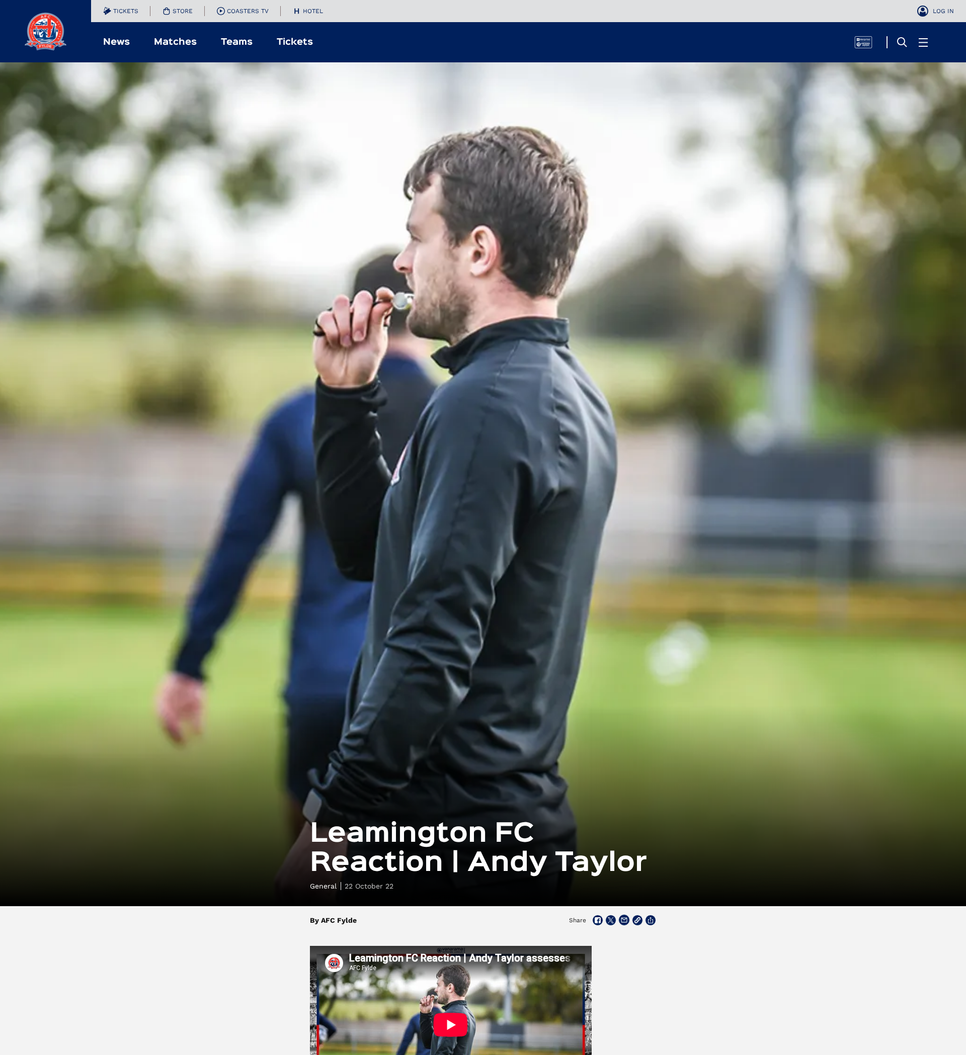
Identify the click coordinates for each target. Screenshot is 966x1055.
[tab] (120, 11)
